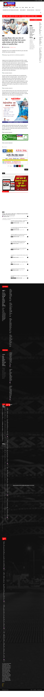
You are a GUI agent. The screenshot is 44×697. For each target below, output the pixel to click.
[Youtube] (41, 0)
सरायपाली (12, 290)
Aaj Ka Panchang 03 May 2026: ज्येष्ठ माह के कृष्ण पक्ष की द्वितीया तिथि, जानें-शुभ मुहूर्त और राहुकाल (10, 381)
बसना (11, 284)
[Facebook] (35, 0)
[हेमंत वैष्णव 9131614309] (3, 47)
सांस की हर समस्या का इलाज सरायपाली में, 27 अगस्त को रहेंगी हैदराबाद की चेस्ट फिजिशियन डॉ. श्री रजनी (32, 31)
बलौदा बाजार (3, 395)
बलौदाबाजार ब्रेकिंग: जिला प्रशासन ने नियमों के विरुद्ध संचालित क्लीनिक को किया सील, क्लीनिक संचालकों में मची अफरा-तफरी (10, 416)
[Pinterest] (20, 207)
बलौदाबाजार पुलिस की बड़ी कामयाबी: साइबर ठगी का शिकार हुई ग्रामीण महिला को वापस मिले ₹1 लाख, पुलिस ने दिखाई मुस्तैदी (10, 433)
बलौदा (11, 298)
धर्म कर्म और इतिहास (3, 332)
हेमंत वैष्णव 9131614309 (6, 47)
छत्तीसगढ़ (12, 264)
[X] (38, 0)
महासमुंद (3, 17)
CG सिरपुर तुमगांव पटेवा (13, 319)
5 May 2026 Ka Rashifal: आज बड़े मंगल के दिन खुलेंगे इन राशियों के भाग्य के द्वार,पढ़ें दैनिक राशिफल (10, 335)
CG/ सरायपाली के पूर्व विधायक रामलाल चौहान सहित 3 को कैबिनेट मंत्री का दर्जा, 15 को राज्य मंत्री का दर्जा (4, 657)
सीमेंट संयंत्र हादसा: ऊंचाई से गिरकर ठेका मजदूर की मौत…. (4, 401)
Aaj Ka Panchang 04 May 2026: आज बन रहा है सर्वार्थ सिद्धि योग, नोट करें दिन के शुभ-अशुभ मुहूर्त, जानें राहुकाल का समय (10, 350)
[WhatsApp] (22, 207)
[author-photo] (3, 257)
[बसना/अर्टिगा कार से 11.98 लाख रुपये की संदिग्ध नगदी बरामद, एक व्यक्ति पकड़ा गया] (6, 298)
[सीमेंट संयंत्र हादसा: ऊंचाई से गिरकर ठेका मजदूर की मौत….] (4, 395)
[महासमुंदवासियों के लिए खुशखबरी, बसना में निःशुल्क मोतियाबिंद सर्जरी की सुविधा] (37, 37)
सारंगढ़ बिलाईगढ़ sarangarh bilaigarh (3, 447)
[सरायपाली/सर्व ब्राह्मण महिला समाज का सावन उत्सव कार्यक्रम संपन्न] (6, 292)
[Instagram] (36, 0)
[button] (40, 12)
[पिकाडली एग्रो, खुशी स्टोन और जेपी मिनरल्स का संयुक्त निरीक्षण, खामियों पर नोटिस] (6, 305)
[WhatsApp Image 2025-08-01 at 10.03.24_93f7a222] (15, 179)
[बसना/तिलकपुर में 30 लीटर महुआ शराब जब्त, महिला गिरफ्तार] (6, 312)
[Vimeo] (39, 0)
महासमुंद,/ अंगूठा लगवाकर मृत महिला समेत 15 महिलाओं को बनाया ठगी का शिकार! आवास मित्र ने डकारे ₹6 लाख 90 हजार (4, 596)
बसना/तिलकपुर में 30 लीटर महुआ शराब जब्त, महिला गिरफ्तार (18, 310)
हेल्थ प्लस (31, 25)
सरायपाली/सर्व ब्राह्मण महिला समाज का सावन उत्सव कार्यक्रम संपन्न (18, 289)
